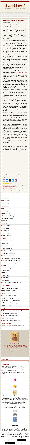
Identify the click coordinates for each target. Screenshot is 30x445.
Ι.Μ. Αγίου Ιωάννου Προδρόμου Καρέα (11, 320)
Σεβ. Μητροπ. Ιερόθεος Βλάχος (10, 288)
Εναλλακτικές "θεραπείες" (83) (10, 250)
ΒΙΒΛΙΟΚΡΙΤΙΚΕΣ (6, 225)
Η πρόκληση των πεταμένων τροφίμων (18, 190)
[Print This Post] (18, 22)
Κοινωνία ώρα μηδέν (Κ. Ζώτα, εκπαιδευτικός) (13, 188)
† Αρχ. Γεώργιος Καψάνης (9, 290)
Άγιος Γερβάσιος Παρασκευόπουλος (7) (12, 282)
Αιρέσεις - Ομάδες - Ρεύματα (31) (11, 260)
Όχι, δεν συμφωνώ (10, 443)
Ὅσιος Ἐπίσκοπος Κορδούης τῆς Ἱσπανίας (19, 346)
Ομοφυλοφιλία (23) (7, 248)
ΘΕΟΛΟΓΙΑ (4, 208)
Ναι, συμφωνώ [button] (21, 440)
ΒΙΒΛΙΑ (3, 223)
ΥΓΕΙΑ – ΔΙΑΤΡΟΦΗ (7, 218)
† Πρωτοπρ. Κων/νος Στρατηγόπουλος (11, 303)
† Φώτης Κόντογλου (7, 305)
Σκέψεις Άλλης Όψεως (8, 216)
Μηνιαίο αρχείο (6, 200)
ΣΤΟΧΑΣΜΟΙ (5, 213)
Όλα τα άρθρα (6, 203)
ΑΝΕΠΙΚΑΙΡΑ (5, 233)
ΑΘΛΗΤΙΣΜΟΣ (5, 235)
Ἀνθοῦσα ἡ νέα (24, 347)
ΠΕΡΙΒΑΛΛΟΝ (5, 228)
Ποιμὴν (4, 345)
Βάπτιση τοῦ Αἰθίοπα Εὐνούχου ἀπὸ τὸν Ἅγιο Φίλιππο (11, 347)
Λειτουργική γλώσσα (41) (8, 253)
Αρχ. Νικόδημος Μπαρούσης (9, 295)
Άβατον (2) (4, 265)
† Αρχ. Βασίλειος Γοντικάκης (9, 293)
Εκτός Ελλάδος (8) (7, 268)
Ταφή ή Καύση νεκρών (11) (9, 263)
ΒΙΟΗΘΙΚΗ (4, 220)
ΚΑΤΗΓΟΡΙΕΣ (5, 206)
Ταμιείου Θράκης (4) (7, 318)
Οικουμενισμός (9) (7, 270)
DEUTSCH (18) (5, 280)
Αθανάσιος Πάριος (19, 185)
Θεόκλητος (19, 349)
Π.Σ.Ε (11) (4, 273)
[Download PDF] (20, 22)
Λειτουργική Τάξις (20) (8, 255)
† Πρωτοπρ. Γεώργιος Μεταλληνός (11, 300)
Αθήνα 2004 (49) (6, 275)
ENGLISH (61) (5, 277)
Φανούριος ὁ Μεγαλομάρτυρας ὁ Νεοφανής (14, 345)
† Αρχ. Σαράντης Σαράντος (9, 298)
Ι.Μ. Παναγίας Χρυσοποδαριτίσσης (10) (12, 310)
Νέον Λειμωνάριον (9, 186)
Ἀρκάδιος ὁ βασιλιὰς (12, 349)
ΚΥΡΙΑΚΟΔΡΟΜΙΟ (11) (7, 241)
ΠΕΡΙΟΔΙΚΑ (5, 230)
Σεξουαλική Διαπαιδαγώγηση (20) (11, 258)
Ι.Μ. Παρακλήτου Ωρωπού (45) (9, 313)
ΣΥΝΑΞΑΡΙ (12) (5, 243)
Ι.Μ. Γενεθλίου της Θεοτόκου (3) (10, 315)
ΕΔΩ (16, 370)
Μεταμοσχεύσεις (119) (8, 246)
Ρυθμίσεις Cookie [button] (21, 443)
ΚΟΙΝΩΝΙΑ (4, 211)
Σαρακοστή (15, 186)
